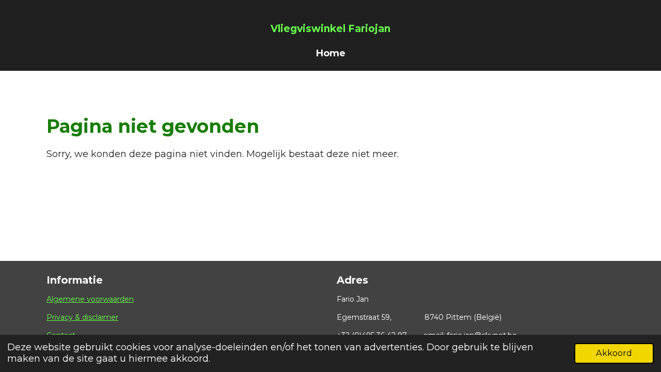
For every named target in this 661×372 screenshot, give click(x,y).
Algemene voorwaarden (90, 299)
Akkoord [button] (614, 353)
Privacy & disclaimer (82, 317)
